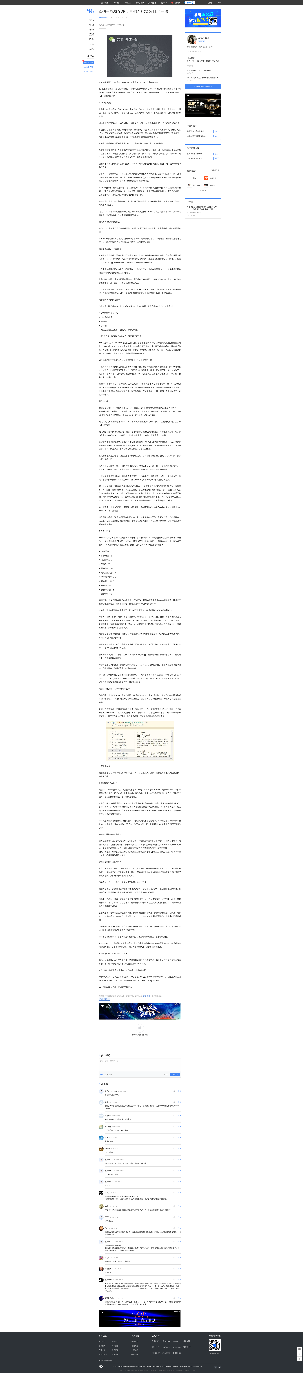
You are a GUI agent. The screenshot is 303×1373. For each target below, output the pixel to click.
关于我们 (115, 1345)
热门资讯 (134, 1341)
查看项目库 (215, 170)
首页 (91, 20)
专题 (91, 43)
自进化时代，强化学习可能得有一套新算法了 (203, 62)
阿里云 (120, 1366)
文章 (127, 187)
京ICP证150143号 (168, 1370)
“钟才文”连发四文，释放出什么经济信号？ (202, 77)
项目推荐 (103, 999)
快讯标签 (134, 1354)
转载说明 (146, 996)
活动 (91, 48)
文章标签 (134, 1350)
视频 (91, 39)
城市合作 (102, 1341)
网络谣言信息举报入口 (107, 1360)
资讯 (91, 29)
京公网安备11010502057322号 (185, 1370)
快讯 (91, 24)
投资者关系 (103, 1354)
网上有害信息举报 (196, 1366)
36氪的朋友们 (104, 17)
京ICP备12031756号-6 (154, 1370)
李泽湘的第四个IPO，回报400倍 (199, 70)
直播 (91, 34)
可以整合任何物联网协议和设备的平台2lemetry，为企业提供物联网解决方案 (202, 208)
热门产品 (134, 1345)
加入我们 (115, 1354)
